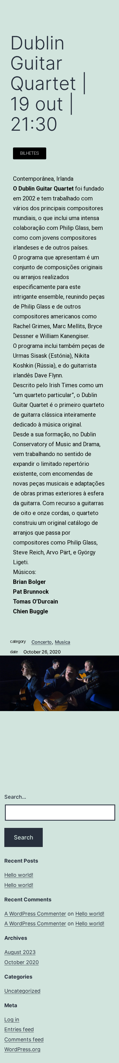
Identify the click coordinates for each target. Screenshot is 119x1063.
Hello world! (18, 875)
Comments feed (24, 1039)
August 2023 (20, 952)
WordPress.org (22, 1049)
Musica (62, 642)
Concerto (41, 642)
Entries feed (19, 1029)
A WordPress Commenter (35, 914)
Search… (15, 797)
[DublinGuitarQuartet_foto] (59, 683)
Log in (11, 1019)
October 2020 (21, 962)
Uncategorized (22, 991)
